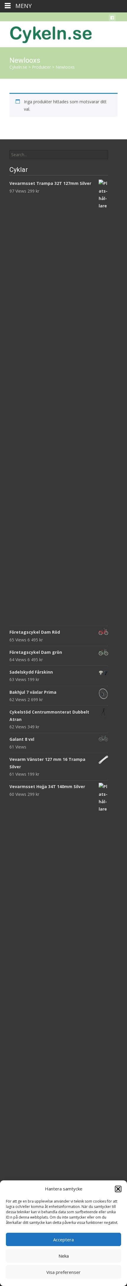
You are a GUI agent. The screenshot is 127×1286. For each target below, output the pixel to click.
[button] (118, 1189)
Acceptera (63, 1240)
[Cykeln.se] (46, 33)
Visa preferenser (63, 1272)
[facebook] (112, 19)
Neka (63, 1256)
